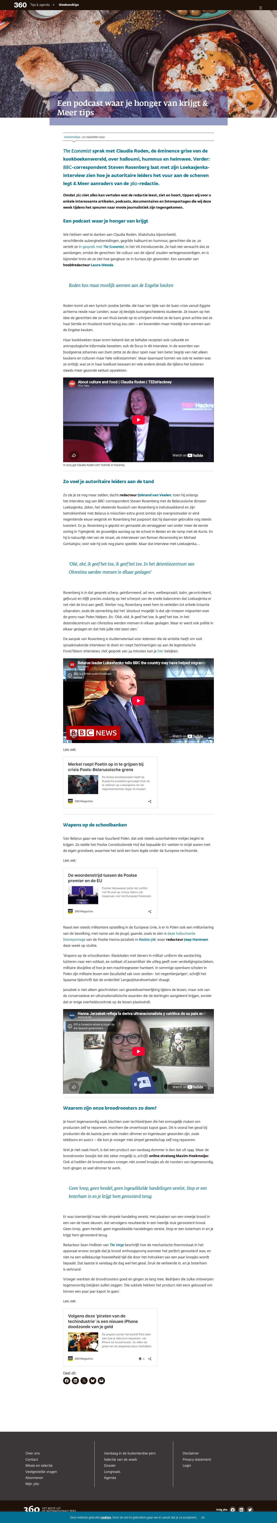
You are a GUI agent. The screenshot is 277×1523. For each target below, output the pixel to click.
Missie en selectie (39, 1465)
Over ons (32, 1453)
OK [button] (203, 1518)
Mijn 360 (32, 1484)
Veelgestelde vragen (41, 1472)
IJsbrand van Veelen (154, 495)
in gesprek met (101, 247)
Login (187, 1465)
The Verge (117, 1245)
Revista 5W (147, 939)
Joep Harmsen (196, 939)
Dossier (110, 1465)
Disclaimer (191, 1453)
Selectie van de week (120, 1459)
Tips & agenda (40, 5)
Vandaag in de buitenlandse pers (130, 1453)
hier (161, 651)
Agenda (110, 1478)
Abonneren (34, 1478)
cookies (105, 1517)
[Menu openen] (260, 8)
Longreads (112, 1472)
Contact (31, 1459)
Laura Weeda (102, 265)
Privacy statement (197, 1459)
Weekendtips (69, 5)
